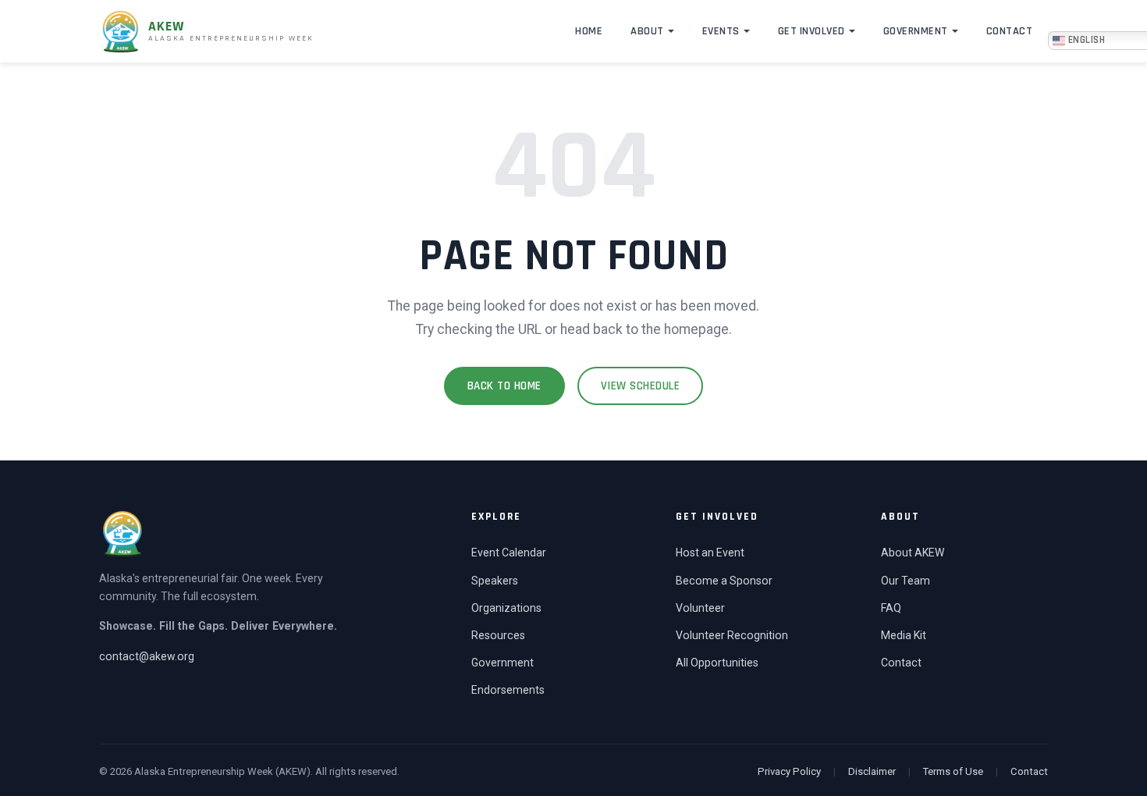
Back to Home (504, 385)
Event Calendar (508, 552)
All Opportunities (717, 662)
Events (721, 31)
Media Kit (903, 635)
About (647, 31)
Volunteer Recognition (732, 635)
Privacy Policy (789, 771)
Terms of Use (953, 771)
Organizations (506, 608)
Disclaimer (872, 771)
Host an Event (710, 552)
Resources (498, 635)
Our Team (905, 580)
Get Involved (811, 31)
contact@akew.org (146, 656)
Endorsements (508, 690)
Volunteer (700, 608)
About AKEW (912, 552)
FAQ (891, 608)
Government (915, 31)
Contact (1009, 31)
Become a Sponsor (724, 580)
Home (588, 31)
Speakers (494, 580)
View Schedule (640, 385)
